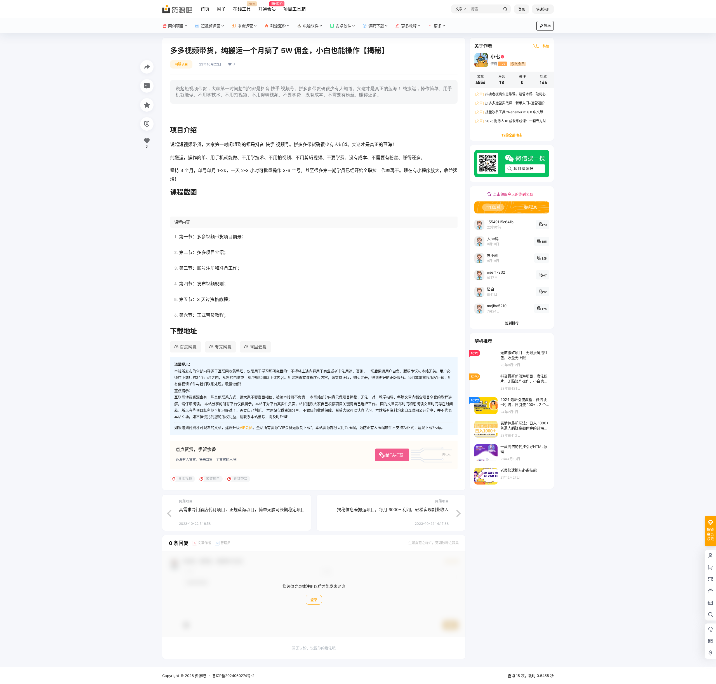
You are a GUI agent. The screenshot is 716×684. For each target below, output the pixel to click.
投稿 (547, 25)
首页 (205, 9)
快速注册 (543, 9)
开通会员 (267, 7)
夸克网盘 (223, 347)
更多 (438, 25)
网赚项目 (181, 64)
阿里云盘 (258, 347)
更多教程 (409, 25)
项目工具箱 (294, 9)
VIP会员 (246, 427)
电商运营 (245, 25)
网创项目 (176, 25)
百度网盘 (188, 347)
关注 (536, 46)
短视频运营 (210, 25)
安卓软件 (343, 25)
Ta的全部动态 (511, 135)
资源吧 (200, 675)
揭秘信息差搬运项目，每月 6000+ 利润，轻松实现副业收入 (393, 509)
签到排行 (512, 323)
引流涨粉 (278, 25)
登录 (521, 9)
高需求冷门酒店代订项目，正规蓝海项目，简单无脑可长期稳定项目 (242, 509)
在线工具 (242, 7)
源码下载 (376, 25)
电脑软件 (311, 25)
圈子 (221, 9)
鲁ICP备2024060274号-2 (233, 675)
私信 (546, 46)
